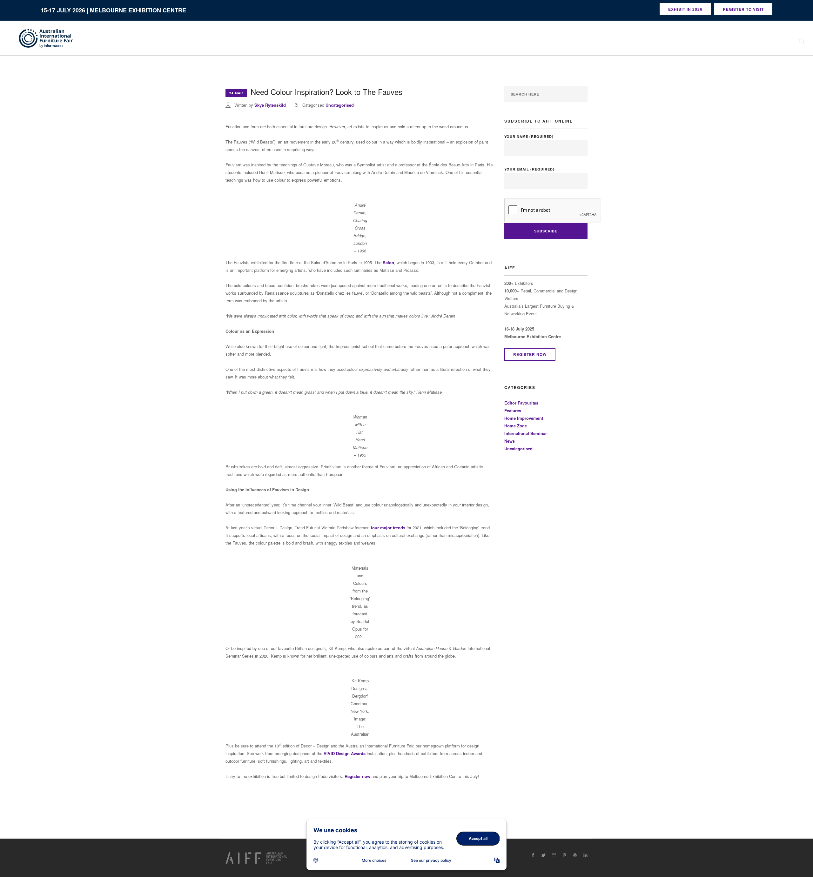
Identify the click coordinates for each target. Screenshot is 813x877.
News (509, 441)
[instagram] (554, 855)
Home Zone (515, 426)
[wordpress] (575, 855)
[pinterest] (564, 855)
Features (512, 410)
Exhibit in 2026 (685, 9)
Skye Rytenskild (270, 105)
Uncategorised (340, 105)
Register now (357, 776)
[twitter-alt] (543, 855)
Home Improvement (523, 418)
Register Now (530, 354)
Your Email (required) (529, 169)
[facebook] (533, 855)
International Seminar (525, 433)
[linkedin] (585, 855)
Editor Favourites (521, 403)
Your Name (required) (529, 136)
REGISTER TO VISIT (743, 9)
